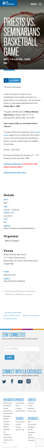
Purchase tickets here (12, 164)
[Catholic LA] (8, 3)
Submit (9, 357)
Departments (7, 411)
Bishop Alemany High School (15, 254)
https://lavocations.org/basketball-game (19, 228)
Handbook (31, 427)
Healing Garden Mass (13, 316)
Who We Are (7, 403)
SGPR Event (9, 294)
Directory (31, 440)
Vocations (28, 294)
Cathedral (6, 429)
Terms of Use (7, 437)
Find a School (20, 422)
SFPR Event (30, 291)
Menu (34, 4)
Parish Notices (20, 411)
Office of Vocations (12, 240)
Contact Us (7, 435)
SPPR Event (19, 294)
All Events (14, 80)
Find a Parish (20, 403)
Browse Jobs (32, 411)
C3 (4, 432)
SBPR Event (20, 291)
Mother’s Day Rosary (31, 315)
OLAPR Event (10, 291)
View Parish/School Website (14, 281)
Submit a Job (20, 430)
